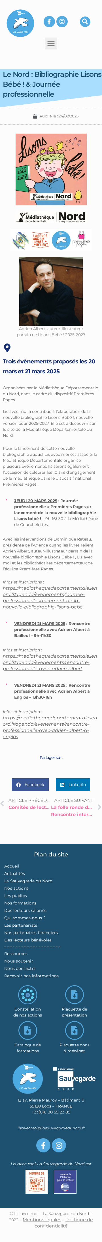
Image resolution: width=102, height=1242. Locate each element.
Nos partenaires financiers (31, 932)
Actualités (14, 873)
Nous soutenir (18, 961)
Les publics (15, 895)
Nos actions (16, 888)
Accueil (11, 866)
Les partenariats (20, 925)
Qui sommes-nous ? (25, 917)
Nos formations (20, 903)
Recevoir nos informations (31, 975)
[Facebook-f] (49, 21)
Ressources (15, 953)
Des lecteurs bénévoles (28, 940)
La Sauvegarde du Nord (28, 880)
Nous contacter (20, 968)
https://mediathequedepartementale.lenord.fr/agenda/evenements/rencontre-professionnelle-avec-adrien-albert (50, 662)
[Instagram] (62, 21)
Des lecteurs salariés (25, 910)
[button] (85, 21)
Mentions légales (42, 1219)
